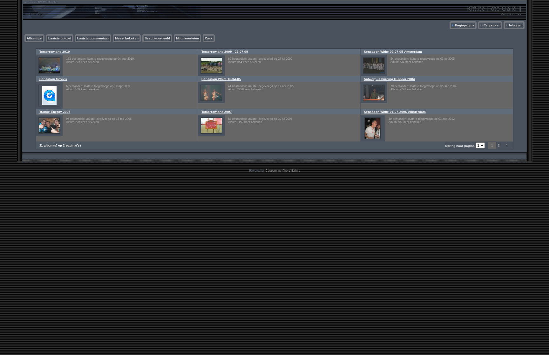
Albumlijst (34, 38)
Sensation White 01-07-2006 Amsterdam (395, 111)
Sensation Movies (53, 79)
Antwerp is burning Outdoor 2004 (389, 79)
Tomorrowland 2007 (216, 111)
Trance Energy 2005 (55, 111)
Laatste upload (59, 38)
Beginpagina (464, 25)
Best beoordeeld (157, 38)
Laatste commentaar (93, 38)
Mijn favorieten (187, 38)
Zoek (209, 38)
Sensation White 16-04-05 (221, 79)
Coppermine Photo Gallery (283, 170)
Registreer (492, 25)
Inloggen (515, 25)
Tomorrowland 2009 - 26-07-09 (224, 51)
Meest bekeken (127, 38)
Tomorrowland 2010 (54, 51)
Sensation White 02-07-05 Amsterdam (393, 51)
